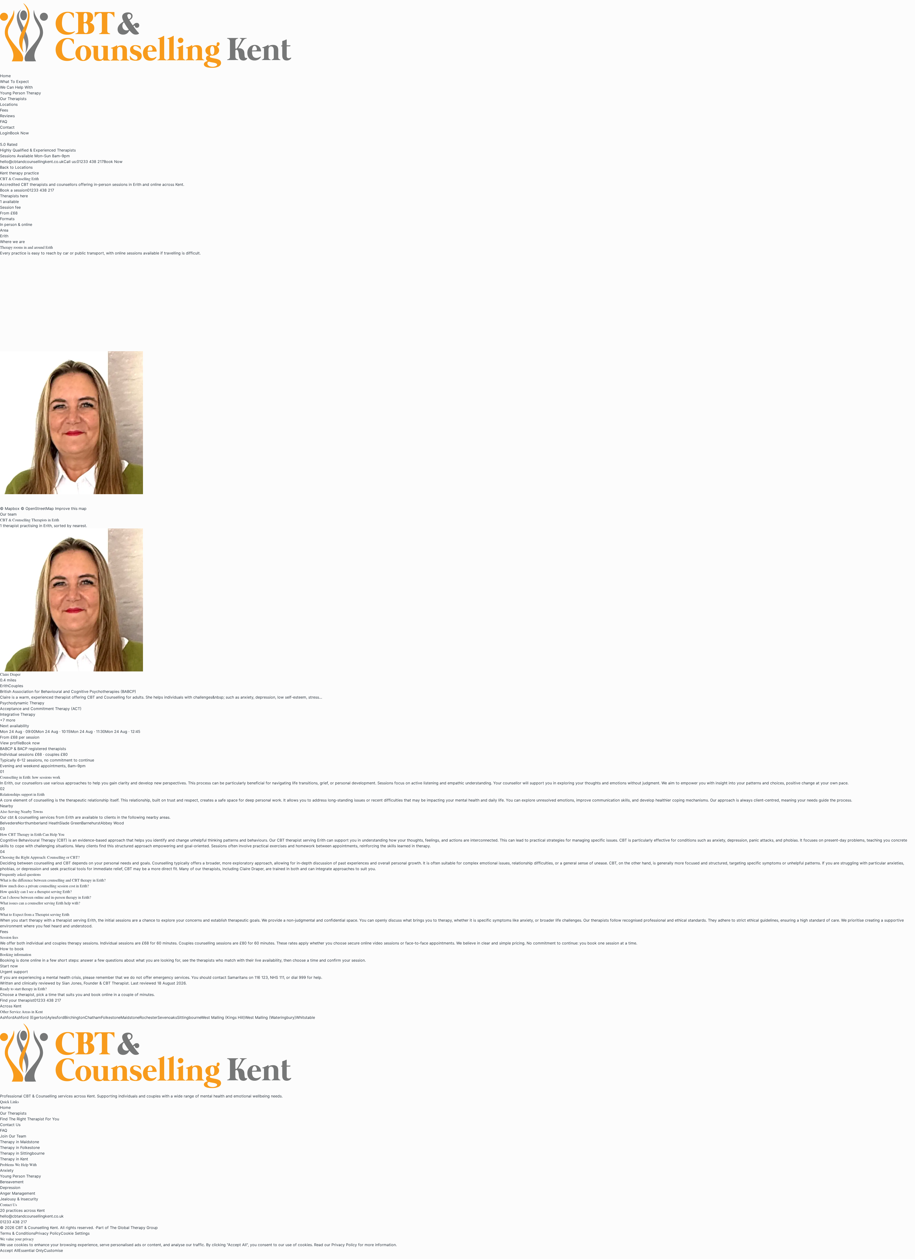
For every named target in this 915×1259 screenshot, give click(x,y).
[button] (457, 422)
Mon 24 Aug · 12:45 (122, 731)
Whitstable (305, 1017)
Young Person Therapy (20, 93)
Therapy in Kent (14, 1159)
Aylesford (55, 1017)
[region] (135, 303)
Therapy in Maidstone (19, 1141)
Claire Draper (10, 674)
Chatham (93, 1017)
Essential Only (31, 1250)
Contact (7, 127)
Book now (31, 743)
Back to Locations (16, 167)
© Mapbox (10, 508)
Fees (4, 110)
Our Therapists (13, 98)
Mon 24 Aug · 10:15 (53, 731)
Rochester (148, 1017)
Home (5, 75)
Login (5, 133)
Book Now (19, 133)
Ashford (7, 1017)
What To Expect (14, 81)
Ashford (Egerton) (30, 1017)
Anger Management (17, 1193)
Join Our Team (13, 1136)
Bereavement (12, 1181)
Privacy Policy (48, 1233)
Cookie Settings (75, 1233)
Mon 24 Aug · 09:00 (18, 731)
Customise (53, 1250)
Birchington (74, 1017)
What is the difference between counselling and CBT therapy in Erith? (53, 880)
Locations (9, 104)
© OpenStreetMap (37, 508)
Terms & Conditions (17, 1233)
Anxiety (7, 1170)
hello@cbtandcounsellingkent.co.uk (32, 1216)
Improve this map (70, 508)
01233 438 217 (40, 190)
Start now (9, 966)
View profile (11, 743)
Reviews (7, 115)
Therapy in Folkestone (20, 1147)
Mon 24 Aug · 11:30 (88, 731)
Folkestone (111, 1017)
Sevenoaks (167, 1017)
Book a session (13, 190)
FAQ (3, 121)
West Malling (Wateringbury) (270, 1017)
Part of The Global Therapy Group (127, 1227)
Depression (10, 1187)
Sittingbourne (189, 1017)
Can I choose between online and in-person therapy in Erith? (45, 897)
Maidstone (130, 1017)
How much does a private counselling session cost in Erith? (44, 885)
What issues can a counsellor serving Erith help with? (40, 902)
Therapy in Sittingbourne (22, 1153)
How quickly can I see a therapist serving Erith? (36, 891)
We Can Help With (16, 87)
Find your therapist (17, 1000)
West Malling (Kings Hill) (223, 1017)
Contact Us (10, 1124)
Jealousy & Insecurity (19, 1199)
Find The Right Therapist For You (29, 1119)
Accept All (9, 1250)
